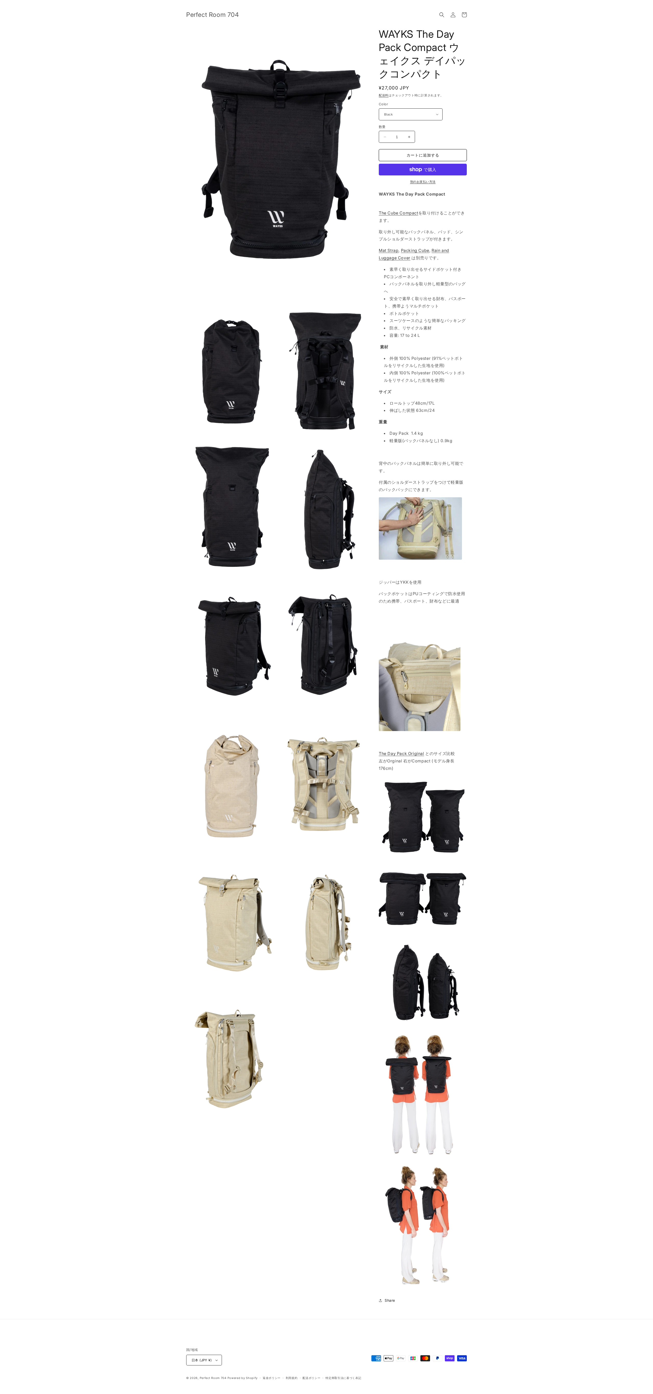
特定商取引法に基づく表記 (343, 1378)
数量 (382, 127)
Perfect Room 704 (213, 1378)
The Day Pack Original (401, 753)
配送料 (383, 95)
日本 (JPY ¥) (202, 1360)
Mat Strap (388, 250)
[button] (441, 14)
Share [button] (390, 1300)
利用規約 (292, 1378)
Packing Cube (415, 250)
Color (383, 104)
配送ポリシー (311, 1378)
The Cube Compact (398, 212)
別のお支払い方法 (423, 182)
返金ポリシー (272, 1378)
